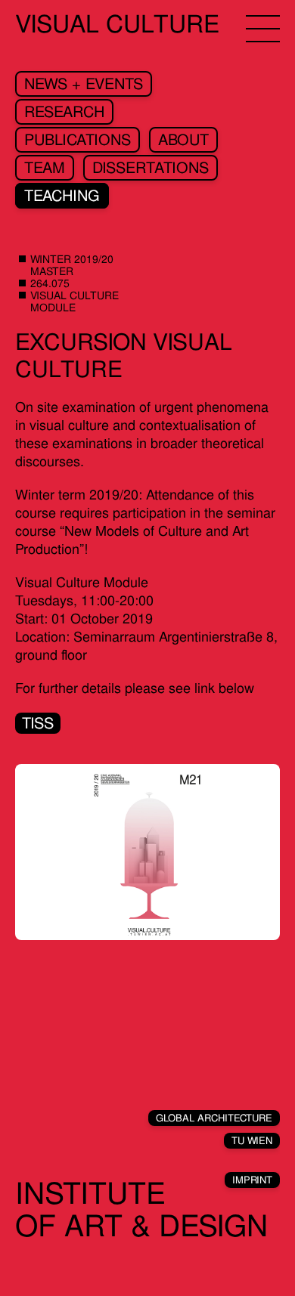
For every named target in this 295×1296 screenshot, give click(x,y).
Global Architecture (214, 1118)
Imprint (252, 1180)
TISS (38, 723)
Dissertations (150, 168)
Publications (77, 140)
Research (64, 112)
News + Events (83, 84)
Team (44, 168)
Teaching (62, 196)
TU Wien (251, 1140)
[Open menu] (263, 28)
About (183, 140)
